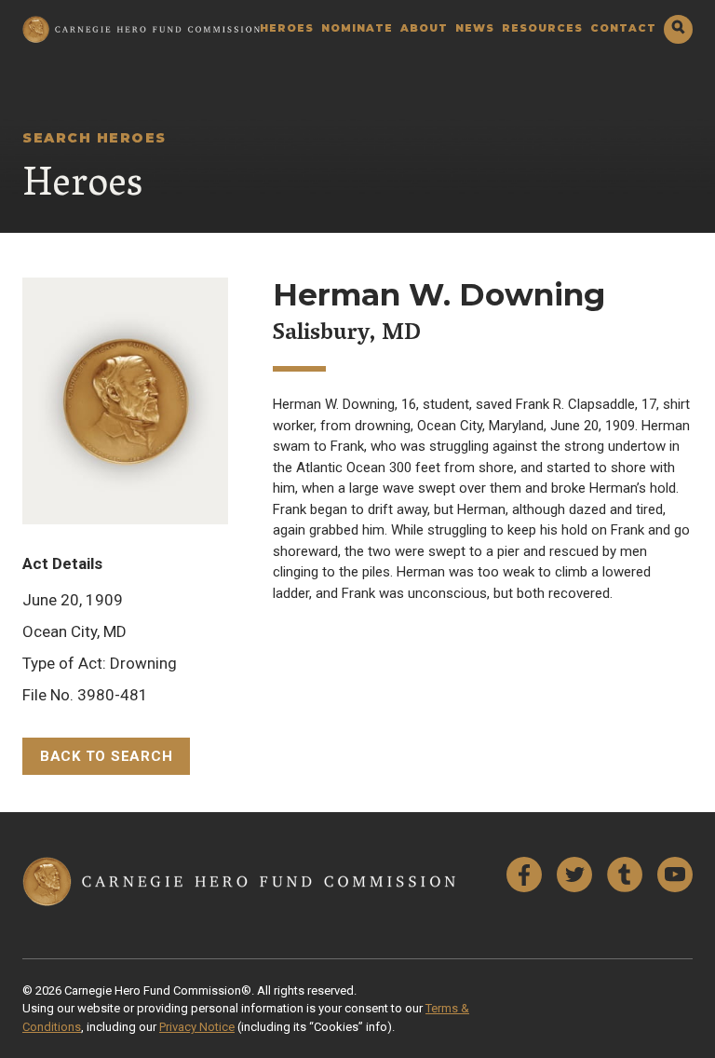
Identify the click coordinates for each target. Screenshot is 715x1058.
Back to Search (106, 756)
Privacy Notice (197, 1027)
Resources (542, 29)
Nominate (357, 29)
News (474, 29)
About (424, 29)
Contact (623, 29)
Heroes (287, 29)
